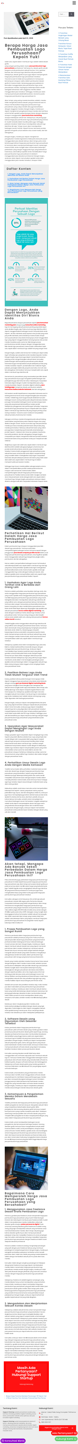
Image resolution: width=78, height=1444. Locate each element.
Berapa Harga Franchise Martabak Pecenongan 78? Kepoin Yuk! (26, 1396)
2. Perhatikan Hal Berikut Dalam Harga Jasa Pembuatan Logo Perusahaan (26, 179)
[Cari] (71, 14)
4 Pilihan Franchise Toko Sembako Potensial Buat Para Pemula (26, 1398)
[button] (74, 3)
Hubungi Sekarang (26, 1384)
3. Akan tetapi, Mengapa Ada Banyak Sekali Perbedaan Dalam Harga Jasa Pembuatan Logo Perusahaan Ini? (26, 184)
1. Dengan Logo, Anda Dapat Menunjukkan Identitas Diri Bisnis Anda (25, 174)
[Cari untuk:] (63, 14)
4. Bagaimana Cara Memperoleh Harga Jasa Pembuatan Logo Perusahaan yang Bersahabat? (25, 191)
